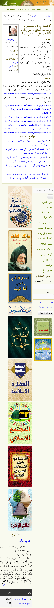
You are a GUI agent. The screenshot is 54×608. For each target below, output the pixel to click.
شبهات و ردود (10, 9)
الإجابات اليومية (37, 16)
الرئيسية (48, 16)
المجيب (46, 9)
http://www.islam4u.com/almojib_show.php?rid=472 (27, 94)
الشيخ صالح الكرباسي (11, 39)
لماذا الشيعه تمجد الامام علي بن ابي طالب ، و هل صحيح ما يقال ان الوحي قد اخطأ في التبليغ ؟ (27, 151)
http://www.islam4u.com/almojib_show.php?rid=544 (27, 133)
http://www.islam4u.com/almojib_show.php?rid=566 (27, 129)
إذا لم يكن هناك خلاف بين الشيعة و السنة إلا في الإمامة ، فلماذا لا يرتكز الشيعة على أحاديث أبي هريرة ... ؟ (27, 176)
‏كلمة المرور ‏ (49, 292)
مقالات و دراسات (23, 9)
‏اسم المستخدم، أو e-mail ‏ (44, 282)
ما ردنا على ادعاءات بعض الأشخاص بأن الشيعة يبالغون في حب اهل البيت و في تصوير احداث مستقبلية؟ (27, 159)
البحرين (10, 66)
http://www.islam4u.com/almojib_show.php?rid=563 (27, 117)
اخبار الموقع (47, 270)
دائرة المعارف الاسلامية (46, 215)
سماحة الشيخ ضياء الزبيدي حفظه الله (23, 601)
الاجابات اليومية (45, 228)
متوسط (15, 62)
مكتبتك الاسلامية (44, 238)
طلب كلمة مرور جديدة (45, 307)
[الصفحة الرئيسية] (27, 6)
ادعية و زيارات (36, 9)
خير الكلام (47, 259)
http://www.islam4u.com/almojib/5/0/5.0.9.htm (29, 125)
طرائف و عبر (46, 254)
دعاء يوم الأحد (25, 541)
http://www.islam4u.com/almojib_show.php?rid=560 (27, 105)
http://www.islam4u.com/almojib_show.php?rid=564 (27, 121)
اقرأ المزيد (3, 586)
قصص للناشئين (45, 244)
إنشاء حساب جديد (47, 303)
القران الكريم (47, 202)
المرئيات (49, 265)
